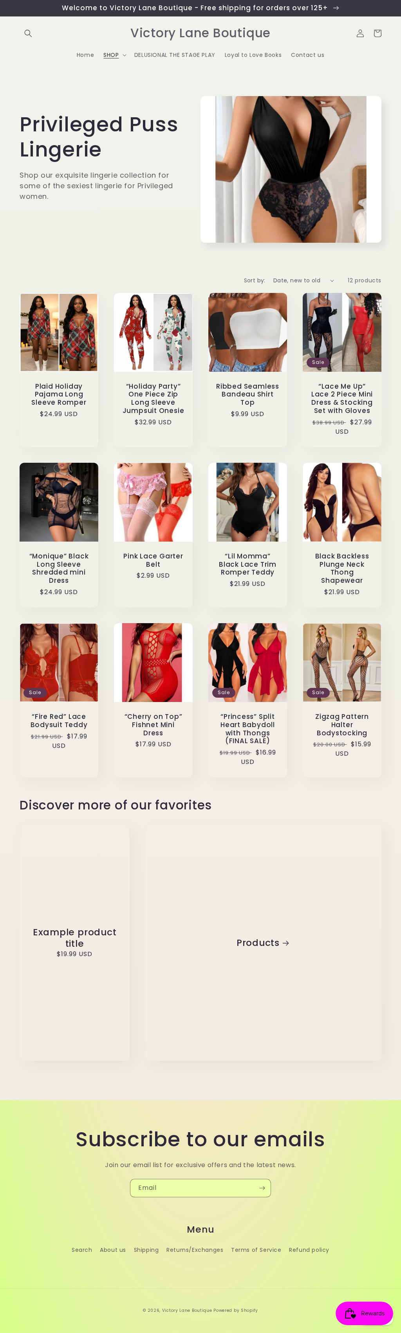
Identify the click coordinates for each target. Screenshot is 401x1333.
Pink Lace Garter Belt (153, 560)
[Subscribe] (262, 1188)
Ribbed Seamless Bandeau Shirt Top (247, 394)
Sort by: (255, 280)
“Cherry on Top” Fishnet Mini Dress (153, 725)
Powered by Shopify (235, 1310)
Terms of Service (256, 1250)
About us (113, 1250)
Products (258, 943)
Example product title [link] (75, 938)
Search (82, 1250)
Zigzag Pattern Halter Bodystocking (342, 725)
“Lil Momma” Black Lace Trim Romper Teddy (247, 564)
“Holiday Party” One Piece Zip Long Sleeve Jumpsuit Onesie (153, 398)
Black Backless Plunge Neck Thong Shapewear (342, 568)
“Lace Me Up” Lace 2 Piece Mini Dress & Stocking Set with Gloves (342, 398)
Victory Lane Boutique (187, 1310)
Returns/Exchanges (194, 1250)
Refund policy (309, 1250)
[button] (28, 33)
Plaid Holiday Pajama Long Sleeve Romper (58, 394)
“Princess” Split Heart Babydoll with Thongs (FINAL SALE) (247, 729)
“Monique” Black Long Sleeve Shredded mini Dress (59, 568)
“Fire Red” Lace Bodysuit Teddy (59, 721)
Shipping (146, 1250)
